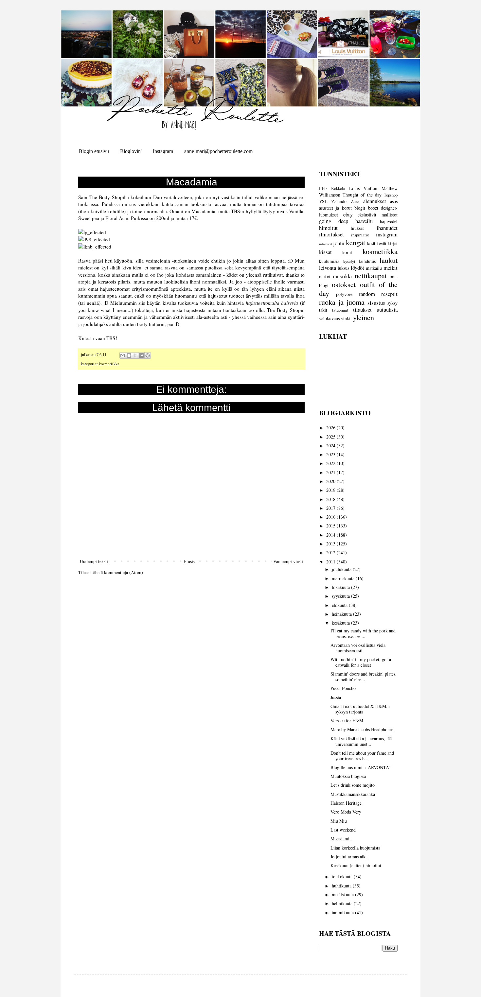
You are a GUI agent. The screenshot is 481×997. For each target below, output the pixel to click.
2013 (331, 544)
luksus (343, 268)
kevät (381, 243)
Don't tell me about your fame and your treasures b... (362, 756)
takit (323, 310)
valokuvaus (329, 318)
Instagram (163, 151)
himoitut (328, 228)
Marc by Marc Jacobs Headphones (361, 729)
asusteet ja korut (335, 208)
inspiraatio (360, 235)
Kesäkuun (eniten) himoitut (355, 865)
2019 (331, 490)
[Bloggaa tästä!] (129, 355)
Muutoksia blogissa (348, 776)
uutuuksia (387, 309)
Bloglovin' (131, 151)
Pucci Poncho (343, 688)
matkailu (374, 268)
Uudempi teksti (94, 561)
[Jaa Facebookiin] (141, 355)
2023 (331, 454)
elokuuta (340, 605)
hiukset (357, 228)
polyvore (344, 294)
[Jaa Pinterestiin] (147, 355)
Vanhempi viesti (288, 561)
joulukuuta (342, 569)
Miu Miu (338, 821)
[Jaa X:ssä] (135, 355)
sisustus (376, 302)
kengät (355, 242)
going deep (333, 221)
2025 (331, 437)
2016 (331, 517)
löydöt (357, 267)
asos (394, 201)
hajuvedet (389, 221)
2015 (331, 526)
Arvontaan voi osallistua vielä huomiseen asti (357, 648)
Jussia (335, 697)
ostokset (344, 284)
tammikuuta (343, 912)
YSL (323, 201)
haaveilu (364, 221)
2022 (331, 463)
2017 (331, 508)
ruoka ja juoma (342, 302)
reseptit (389, 294)
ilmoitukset (331, 234)
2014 (331, 535)
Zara (355, 201)
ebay (348, 214)
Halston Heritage (346, 803)
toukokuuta (343, 876)
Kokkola (338, 188)
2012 (331, 552)
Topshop (391, 195)
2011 (331, 562)
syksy (392, 303)
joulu (338, 243)
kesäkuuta (341, 623)
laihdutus (367, 261)
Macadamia (340, 838)
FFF (323, 188)
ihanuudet (387, 228)
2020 (331, 481)
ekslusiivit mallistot (378, 215)
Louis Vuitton (363, 188)
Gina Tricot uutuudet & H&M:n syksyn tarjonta (360, 709)
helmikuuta (343, 903)
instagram (387, 234)
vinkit (346, 318)
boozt (373, 208)
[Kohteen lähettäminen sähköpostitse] (122, 355)
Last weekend (343, 830)
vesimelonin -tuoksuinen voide (177, 260)
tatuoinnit (340, 310)
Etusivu (191, 561)
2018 (331, 499)
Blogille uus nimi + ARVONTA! (360, 767)
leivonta (327, 267)
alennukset (374, 201)
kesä (371, 243)
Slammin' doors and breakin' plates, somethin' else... (363, 676)
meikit (390, 267)
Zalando (339, 201)
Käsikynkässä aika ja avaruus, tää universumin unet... (361, 741)
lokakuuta (341, 587)
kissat (325, 252)
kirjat (393, 243)
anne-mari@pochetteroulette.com (218, 151)
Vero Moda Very (345, 812)
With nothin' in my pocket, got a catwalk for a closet (360, 662)
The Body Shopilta (109, 197)
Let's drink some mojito (352, 785)
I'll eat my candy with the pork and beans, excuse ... (363, 633)
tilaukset (362, 309)
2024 (331, 445)
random (367, 294)
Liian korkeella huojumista (355, 848)
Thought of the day (362, 195)
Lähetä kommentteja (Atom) (116, 572)
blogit (359, 208)
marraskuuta (344, 578)
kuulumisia (329, 261)
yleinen (363, 317)
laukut (389, 260)
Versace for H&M (346, 720)
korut (347, 252)
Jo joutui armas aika (348, 856)
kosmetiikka (109, 364)
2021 (331, 472)
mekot (324, 276)
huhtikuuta (342, 886)
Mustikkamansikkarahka (352, 794)
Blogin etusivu (94, 151)
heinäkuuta (342, 614)
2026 (331, 427)
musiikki (342, 276)
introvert (325, 243)
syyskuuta (341, 596)
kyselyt (349, 261)
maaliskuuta (343, 894)
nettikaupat (371, 275)
